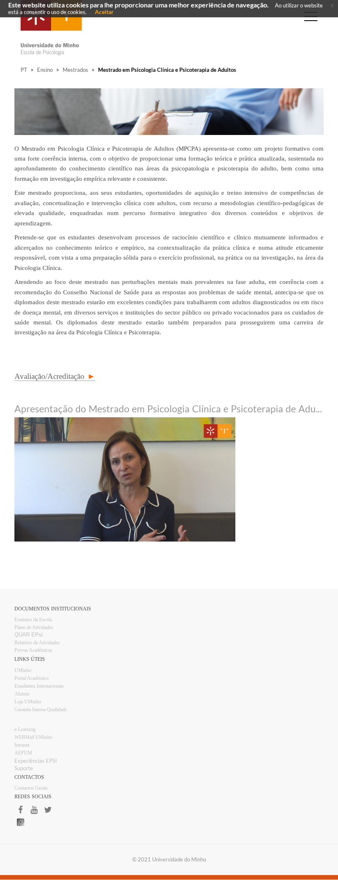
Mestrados (75, 69)
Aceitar (104, 11)
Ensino (45, 69)
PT (24, 69)
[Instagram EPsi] (169, 822)
